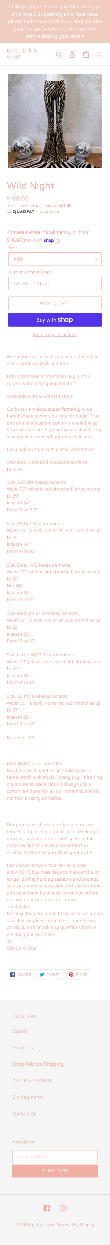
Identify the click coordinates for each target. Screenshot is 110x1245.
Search (20, 1031)
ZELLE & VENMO (31, 1080)
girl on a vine (22, 54)
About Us (22, 1047)
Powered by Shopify (75, 1224)
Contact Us (24, 1114)
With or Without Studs (30, 272)
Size (12, 247)
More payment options (55, 335)
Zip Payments (28, 1097)
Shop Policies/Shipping (38, 1064)
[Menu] (99, 54)
